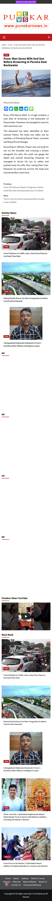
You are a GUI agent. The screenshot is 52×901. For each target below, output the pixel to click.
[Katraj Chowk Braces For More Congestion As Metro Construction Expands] (26, 278)
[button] (4, 37)
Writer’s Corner (38, 878)
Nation (16, 878)
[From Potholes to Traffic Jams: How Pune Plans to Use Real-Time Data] (26, 233)
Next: (24, 199)
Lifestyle (6, 881)
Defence (7, 857)
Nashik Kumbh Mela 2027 (26, 2)
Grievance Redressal (32, 885)
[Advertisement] (26, 384)
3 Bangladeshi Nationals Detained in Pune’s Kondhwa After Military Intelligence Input (22, 344)
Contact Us (16, 885)
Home (8, 878)
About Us (43, 881)
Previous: (23, 187)
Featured (16, 881)
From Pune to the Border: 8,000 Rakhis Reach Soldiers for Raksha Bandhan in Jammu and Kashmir (26, 864)
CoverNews (37, 893)
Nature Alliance (29, 881)
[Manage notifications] (7, 884)
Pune (6, 55)
